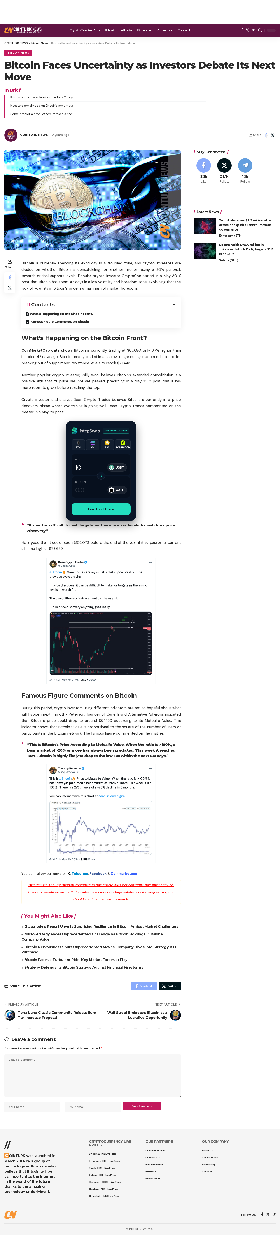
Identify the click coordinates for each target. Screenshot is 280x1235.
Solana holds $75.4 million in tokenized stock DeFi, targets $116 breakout (246, 249)
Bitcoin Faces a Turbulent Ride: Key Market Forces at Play (76, 960)
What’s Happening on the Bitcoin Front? (62, 314)
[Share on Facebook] (266, 135)
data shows (61, 350)
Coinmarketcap (124, 873)
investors (164, 263)
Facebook (98, 873)
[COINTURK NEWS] (23, 30)
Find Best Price (101, 509)
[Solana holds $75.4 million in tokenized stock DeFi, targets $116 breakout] (205, 251)
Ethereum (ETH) (230, 236)
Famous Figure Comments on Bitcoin (59, 322)
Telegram (80, 873)
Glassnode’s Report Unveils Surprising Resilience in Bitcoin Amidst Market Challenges (101, 926)
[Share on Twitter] (273, 135)
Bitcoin (27, 263)
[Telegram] (253, 30)
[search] (260, 30)
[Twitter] (247, 30)
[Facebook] (242, 30)
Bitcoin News (18, 52)
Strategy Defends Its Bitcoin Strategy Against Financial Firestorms (83, 967)
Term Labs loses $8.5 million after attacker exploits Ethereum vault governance (245, 224)
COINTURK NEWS (34, 135)
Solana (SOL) (228, 260)
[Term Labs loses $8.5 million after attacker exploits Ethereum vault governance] (205, 226)
